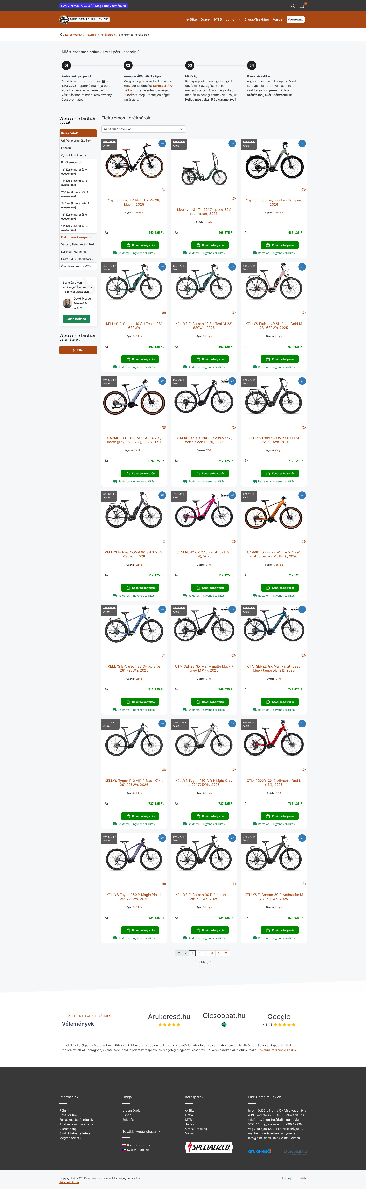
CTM (208, 450)
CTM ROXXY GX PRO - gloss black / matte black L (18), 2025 (204, 440)
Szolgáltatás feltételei (75, 1133)
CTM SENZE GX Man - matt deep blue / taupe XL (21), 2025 (273, 668)
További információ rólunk (277, 1050)
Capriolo (138, 212)
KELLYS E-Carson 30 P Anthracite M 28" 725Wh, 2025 (274, 897)
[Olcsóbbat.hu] (295, 1152)
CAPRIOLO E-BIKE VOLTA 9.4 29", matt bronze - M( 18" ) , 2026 (274, 554)
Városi (278, 19)
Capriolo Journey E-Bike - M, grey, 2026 (274, 202)
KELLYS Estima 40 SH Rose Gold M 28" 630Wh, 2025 (274, 326)
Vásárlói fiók (68, 1115)
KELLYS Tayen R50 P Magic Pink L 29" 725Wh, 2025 (134, 897)
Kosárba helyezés (143, 245)
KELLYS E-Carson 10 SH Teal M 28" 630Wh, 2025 (204, 326)
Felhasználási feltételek (76, 1119)
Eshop (126, 1115)
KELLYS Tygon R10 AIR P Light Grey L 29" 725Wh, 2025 (204, 783)
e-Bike (191, 19)
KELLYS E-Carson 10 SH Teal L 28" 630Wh (134, 326)
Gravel (205, 19)
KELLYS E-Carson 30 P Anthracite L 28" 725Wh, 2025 (204, 897)
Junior (231, 19)
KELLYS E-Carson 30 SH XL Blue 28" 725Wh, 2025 (134, 668)
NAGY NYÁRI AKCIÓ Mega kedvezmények (93, 6)
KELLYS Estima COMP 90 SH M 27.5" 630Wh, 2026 (274, 440)
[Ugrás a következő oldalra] (218, 953)
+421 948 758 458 (268, 1115)
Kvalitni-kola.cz (137, 1150)
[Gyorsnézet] (164, 189)
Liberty (208, 222)
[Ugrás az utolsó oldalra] (226, 953)
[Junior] (238, 19)
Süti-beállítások (69, 1182)
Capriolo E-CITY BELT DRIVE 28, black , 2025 (134, 202)
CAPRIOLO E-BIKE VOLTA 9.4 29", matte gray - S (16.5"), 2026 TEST (134, 440)
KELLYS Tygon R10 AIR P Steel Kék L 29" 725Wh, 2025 (134, 783)
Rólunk (64, 1110)
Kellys (138, 336)
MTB (218, 19)
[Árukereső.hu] (259, 1152)
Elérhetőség (68, 1129)
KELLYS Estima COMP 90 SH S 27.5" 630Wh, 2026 (134, 554)
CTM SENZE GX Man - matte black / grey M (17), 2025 (204, 668)
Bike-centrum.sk (138, 1145)
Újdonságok (131, 1110)
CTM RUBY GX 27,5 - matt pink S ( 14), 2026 (203, 554)
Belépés (128, 1119)
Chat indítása (76, 319)
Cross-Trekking (256, 19)
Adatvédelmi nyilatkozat (77, 1124)
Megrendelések (70, 1138)
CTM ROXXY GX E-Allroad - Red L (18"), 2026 (274, 783)
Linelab (301, 1178)
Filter (79, 350)
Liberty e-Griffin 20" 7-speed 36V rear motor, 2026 (204, 212)
